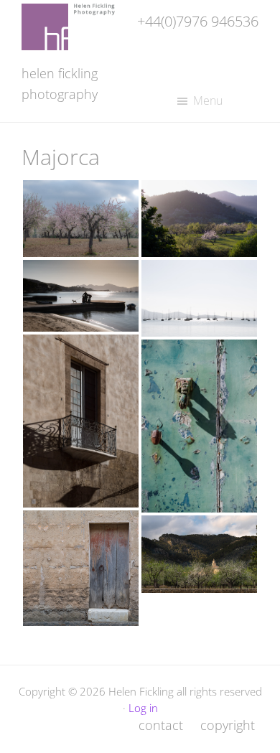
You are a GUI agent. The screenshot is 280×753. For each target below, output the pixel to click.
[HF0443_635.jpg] (199, 298)
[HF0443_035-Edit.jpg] (81, 568)
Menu (208, 100)
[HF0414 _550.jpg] (199, 426)
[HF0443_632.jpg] (81, 296)
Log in (143, 708)
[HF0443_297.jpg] (81, 218)
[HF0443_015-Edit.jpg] (81, 421)
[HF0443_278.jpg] (199, 553)
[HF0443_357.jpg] (199, 218)
